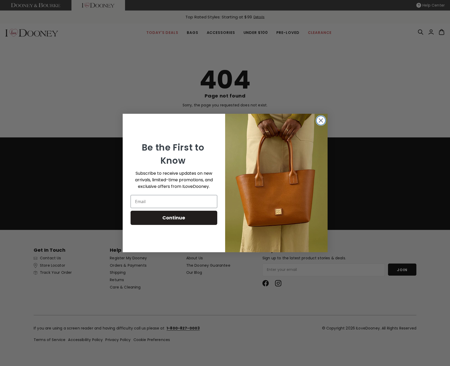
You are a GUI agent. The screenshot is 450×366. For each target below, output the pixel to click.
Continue (173, 217)
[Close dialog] (320, 120)
